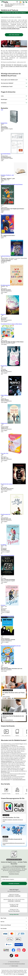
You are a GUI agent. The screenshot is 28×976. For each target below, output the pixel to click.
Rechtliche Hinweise (14, 873)
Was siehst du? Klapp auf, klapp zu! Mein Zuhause (11, 323)
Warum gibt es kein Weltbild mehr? (9, 79)
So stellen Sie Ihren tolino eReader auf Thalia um (14, 12)
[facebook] (13, 950)
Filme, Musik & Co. (6, 732)
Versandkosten (21, 974)
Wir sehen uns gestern (5, 285)
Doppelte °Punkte (6, 790)
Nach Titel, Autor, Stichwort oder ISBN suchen (14, 3)
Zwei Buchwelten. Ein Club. (14, 811)
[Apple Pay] (18, 939)
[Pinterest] (24, 950)
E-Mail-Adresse (4, 876)
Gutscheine (3, 102)
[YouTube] (16, 955)
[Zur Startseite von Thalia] (7, 2)
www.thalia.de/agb (5, 779)
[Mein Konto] (20, 2)
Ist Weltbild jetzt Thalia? (7, 86)
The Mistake (3, 544)
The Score (3, 605)
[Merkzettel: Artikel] (23, 2)
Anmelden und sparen (14, 883)
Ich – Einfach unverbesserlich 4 (7, 214)
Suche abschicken (8, 6)
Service (2, 921)
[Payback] (18, 945)
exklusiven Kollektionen (6, 761)
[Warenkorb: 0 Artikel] (26, 2)
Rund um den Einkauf (6, 925)
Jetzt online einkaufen (14, 34)
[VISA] (5, 934)
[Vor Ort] (17, 2)
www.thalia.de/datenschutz (19, 779)
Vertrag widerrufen (14, 914)
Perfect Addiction (4, 395)
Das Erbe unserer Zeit (5, 514)
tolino (2, 96)
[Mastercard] (11, 934)
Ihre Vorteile (4, 928)
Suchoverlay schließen (9, 5)
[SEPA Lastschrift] (20, 934)
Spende (17, 790)
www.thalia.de (4, 746)
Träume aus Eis (4, 423)
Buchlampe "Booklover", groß (7, 175)
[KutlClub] (6, 950)
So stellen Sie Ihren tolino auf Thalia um (14, 687)
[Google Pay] (10, 939)
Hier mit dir (3, 314)
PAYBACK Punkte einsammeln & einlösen (14, 835)
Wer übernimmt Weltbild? (7, 83)
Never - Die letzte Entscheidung (7, 555)
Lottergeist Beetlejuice (5, 256)
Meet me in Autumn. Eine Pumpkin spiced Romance (12, 184)
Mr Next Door (4, 365)
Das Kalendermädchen (6, 153)
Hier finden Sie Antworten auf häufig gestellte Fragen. (14, 27)
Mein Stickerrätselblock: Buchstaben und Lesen (11, 645)
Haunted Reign (4, 123)
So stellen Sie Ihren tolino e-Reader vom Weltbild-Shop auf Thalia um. (14, 66)
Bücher (17, 732)
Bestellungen (4, 99)
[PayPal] (8, 945)
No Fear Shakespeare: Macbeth (7, 616)
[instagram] (18, 950)
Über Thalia (3, 918)
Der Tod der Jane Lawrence (7, 483)
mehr (2, 109)
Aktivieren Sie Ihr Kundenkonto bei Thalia (14, 710)
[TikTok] (11, 955)
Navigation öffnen (2, 5)
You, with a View (4, 453)
